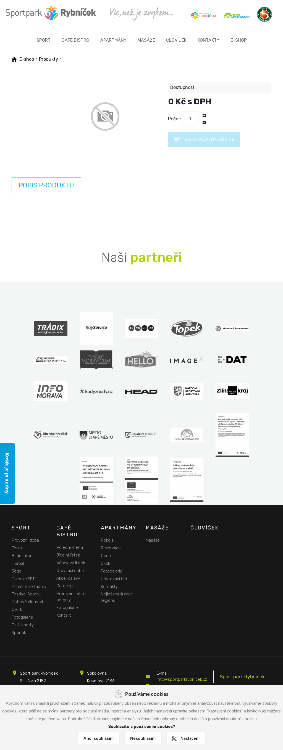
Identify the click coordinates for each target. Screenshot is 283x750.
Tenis (17, 547)
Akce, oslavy (68, 578)
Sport (43, 40)
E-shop (238, 40)
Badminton (22, 555)
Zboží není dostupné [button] (210, 139)
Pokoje (107, 540)
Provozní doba (25, 540)
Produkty (48, 59)
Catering (64, 585)
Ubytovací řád (114, 578)
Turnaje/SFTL (24, 578)
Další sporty (23, 624)
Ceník (17, 609)
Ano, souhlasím (98, 738)
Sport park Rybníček (242, 676)
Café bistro (75, 40)
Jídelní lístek (68, 555)
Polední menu (69, 547)
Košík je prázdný (7, 473)
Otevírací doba (70, 570)
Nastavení (190, 738)
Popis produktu (46, 185)
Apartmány (113, 40)
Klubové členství (27, 601)
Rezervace (111, 547)
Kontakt (63, 615)
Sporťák (19, 632)
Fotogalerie (22, 617)
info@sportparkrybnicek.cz (182, 679)
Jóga (16, 571)
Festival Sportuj (26, 594)
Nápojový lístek (70, 562)
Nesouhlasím (143, 738)
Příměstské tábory (29, 586)
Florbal (18, 563)
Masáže (146, 40)
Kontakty (208, 40)
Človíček (176, 40)
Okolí (105, 563)
